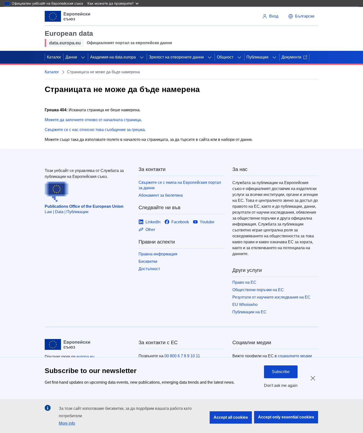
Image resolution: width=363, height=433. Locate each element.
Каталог (54, 57)
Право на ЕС (244, 282)
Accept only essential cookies (286, 417)
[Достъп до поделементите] (83, 57)
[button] (301, 16)
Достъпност (149, 269)
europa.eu (85, 357)
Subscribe (281, 372)
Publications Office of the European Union (84, 206)
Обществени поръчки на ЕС (258, 290)
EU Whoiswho (245, 304)
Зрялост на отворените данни (176, 57)
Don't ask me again (281, 385)
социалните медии (295, 356)
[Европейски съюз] (67, 16)
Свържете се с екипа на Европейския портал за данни (180, 185)
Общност (225, 57)
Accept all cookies (231, 417)
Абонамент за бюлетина (161, 195)
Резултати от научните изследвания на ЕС (271, 297)
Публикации (257, 57)
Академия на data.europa (113, 57)
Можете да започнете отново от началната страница (93, 120)
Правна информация (158, 254)
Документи (291, 57)
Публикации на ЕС (249, 312)
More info (67, 423)
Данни (71, 57)
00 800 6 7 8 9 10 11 (182, 356)
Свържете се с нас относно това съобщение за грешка (95, 130)
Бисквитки (148, 261)
